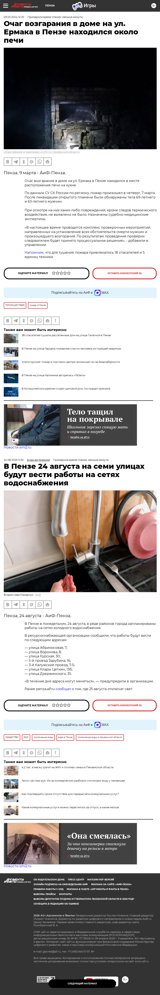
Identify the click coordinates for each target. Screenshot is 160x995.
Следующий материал (82, 983)
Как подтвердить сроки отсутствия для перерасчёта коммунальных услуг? (70, 794)
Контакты (65, 894)
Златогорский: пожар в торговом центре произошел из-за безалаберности (71, 361)
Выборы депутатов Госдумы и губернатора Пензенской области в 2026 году (84, 899)
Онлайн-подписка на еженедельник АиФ (61, 884)
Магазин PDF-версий (100, 879)
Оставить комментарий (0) (125, 273)
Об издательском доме (49, 879)
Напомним (34, 252)
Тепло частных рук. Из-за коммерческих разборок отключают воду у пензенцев (73, 780)
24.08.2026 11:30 (14, 459)
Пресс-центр (76, 879)
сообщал (63, 689)
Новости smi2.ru (17, 447)
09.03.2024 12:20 (14, 17)
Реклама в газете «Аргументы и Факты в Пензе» (98, 889)
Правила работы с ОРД (48, 889)
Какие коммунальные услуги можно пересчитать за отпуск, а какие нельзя (70, 807)
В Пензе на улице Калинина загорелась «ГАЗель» (54, 375)
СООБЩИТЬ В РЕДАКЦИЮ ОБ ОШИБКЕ (56, 903)
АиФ (38, 594)
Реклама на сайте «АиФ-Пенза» (111, 884)
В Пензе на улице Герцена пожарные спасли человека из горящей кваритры (71, 348)
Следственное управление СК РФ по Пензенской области (42, 151)
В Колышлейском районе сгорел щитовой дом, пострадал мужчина (66, 388)
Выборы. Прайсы (45, 894)
